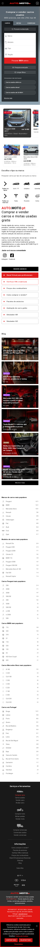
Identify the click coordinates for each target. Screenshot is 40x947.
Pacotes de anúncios (15, 301)
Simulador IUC (12, 321)
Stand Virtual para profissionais (19, 275)
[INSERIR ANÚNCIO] (37, 3)
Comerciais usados (20, 832)
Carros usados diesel (12, 87)
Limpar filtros (21, 72)
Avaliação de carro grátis (17, 308)
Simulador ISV (12, 315)
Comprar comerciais (20, 830)
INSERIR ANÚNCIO (20, 269)
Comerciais (31, 23)
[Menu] (3, 3)
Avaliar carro (20, 803)
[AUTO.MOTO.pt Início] (20, 3)
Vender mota (20, 819)
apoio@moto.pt (22, 914)
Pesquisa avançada (21, 67)
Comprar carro (20, 795)
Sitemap (20, 860)
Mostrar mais (8, 98)
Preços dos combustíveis (17, 288)
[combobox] (21, 36)
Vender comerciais (20, 835)
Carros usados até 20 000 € (14, 92)
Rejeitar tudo (25, 940)
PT (20, 875)
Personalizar (18, 944)
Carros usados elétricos (13, 82)
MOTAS (18, 23)
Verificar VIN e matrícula (17, 282)
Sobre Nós (20, 868)
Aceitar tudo (11, 940)
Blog (20, 863)
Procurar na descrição (21, 29)
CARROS (7, 23)
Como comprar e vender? (17, 295)
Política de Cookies (22, 936)
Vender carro (20, 800)
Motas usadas (20, 816)
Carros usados (20, 798)
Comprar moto (20, 814)
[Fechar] (37, 925)
